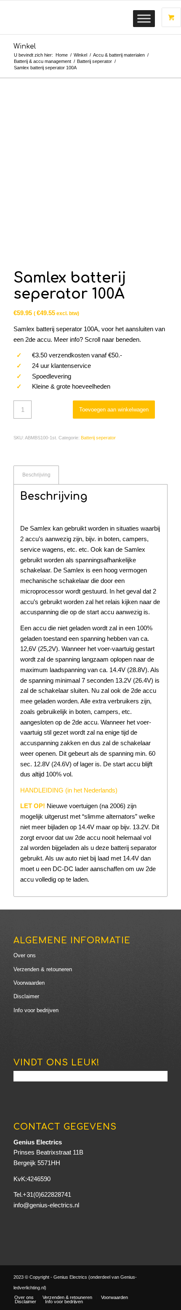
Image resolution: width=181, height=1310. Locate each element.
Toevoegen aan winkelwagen (114, 409)
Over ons (24, 955)
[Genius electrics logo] (74, 17)
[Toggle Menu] (144, 18)
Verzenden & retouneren (42, 969)
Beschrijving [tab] (36, 475)
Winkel (24, 46)
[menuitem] (24, 1297)
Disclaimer (26, 996)
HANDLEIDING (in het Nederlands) (68, 790)
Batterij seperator (98, 437)
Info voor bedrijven (36, 1010)
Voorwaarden (29, 983)
